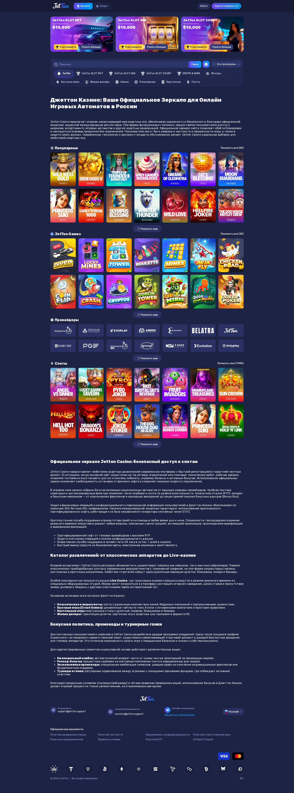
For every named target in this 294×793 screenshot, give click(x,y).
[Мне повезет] (206, 64)
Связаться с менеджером (180, 714)
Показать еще (149, 228)
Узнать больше (91, 47)
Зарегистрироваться (226, 6)
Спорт (104, 6)
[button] (138, 53)
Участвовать (68, 47)
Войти (204, 6)
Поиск (195, 64)
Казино (85, 6)
